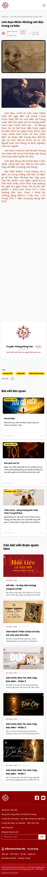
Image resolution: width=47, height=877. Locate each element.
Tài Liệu (23, 854)
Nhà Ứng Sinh (7, 827)
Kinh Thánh (14, 854)
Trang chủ (5, 17)
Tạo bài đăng (32, 849)
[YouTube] (43, 798)
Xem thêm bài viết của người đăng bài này (24, 352)
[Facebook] (37, 798)
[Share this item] (42, 436)
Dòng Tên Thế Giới (9, 810)
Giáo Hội (5, 854)
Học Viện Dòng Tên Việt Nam (32, 818)
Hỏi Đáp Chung (24, 858)
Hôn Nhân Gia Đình (9, 858)
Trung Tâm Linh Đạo (10, 818)
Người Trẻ (31, 854)
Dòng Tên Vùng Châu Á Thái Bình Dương (19, 814)
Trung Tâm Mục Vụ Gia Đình (13, 823)
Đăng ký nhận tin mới (10, 832)
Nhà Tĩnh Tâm (33, 823)
